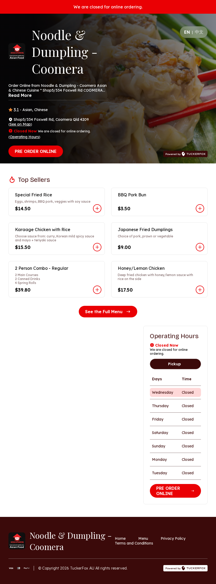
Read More (20, 95)
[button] (56, 202)
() (20, 124)
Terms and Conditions (134, 543)
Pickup (174, 364)
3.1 (16, 109)
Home (120, 538)
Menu (143, 538)
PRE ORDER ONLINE (36, 151)
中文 (199, 31)
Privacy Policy (173, 538)
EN (187, 32)
